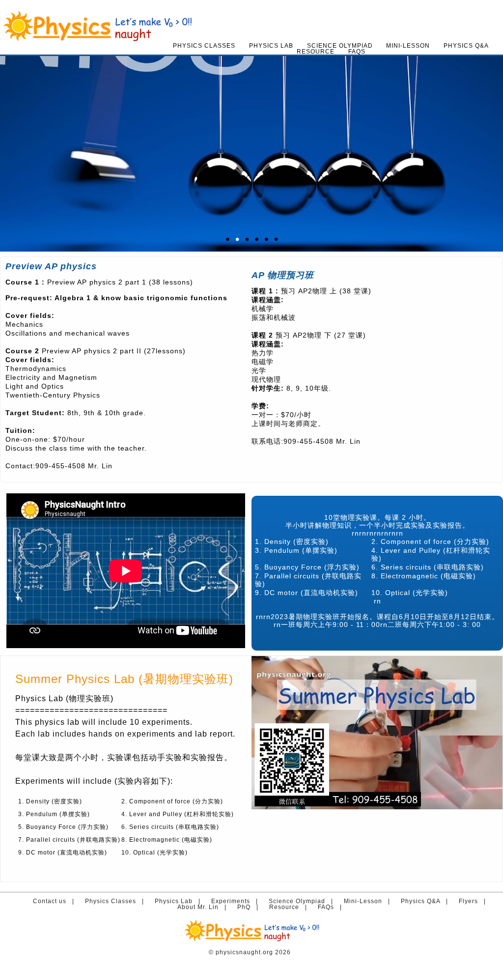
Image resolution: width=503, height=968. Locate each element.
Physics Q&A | (426, 901)
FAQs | (332, 907)
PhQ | (249, 907)
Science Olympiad (340, 46)
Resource (316, 52)
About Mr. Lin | (203, 907)
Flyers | (474, 901)
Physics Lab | (179, 901)
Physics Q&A (466, 46)
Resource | (290, 907)
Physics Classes (204, 46)
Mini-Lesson (408, 46)
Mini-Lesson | (369, 901)
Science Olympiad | (303, 901)
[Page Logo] (251, 3)
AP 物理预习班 (283, 275)
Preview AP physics (51, 266)
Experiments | (236, 901)
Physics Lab (271, 46)
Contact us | (55, 901)
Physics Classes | (116, 901)
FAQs (356, 52)
